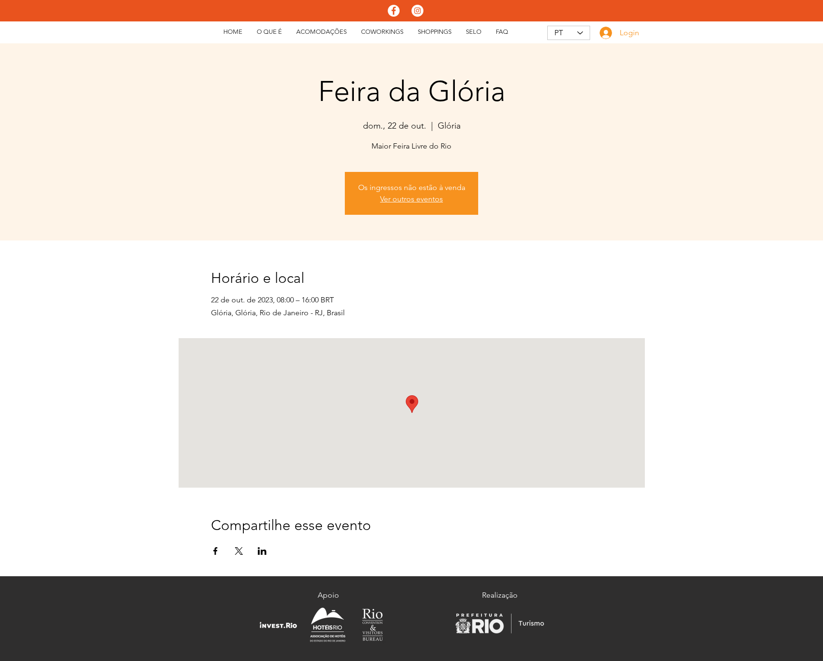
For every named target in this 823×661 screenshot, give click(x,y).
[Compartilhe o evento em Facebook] (215, 551)
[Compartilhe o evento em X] (238, 551)
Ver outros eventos (411, 198)
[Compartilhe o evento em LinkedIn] (262, 551)
